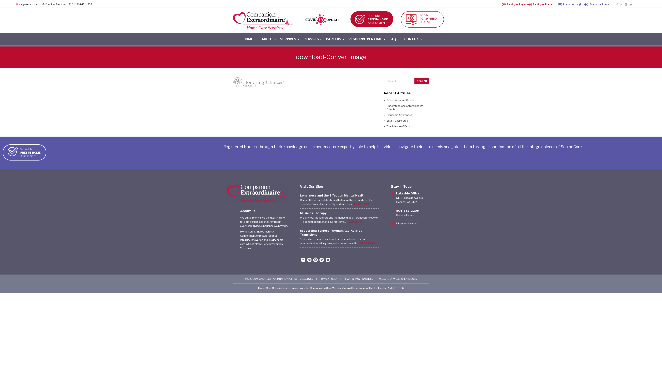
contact (412, 39)
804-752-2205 (84, 4)
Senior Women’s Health (400, 100)
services (288, 39)
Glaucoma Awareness (399, 115)
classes (311, 39)
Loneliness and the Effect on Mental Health (332, 195)
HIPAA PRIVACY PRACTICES (358, 278)
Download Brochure (55, 4)
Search (422, 81)
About (267, 39)
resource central (365, 39)
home (248, 39)
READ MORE (361, 204)
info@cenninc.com (28, 4)
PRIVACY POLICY (329, 278)
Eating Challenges (397, 120)
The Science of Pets (398, 126)
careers (333, 39)
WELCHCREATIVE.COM (405, 278)
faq (392, 39)
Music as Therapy (313, 213)
